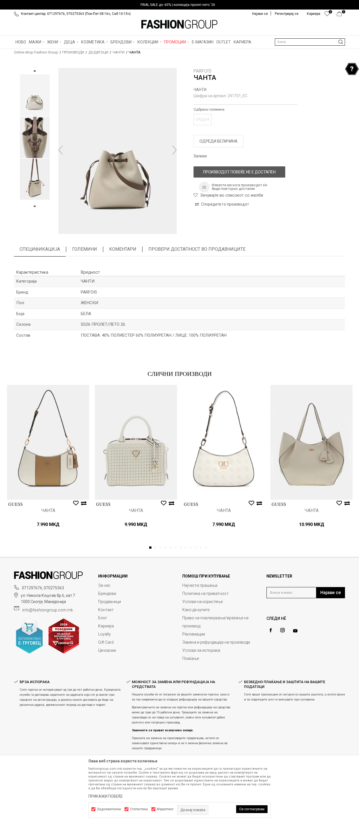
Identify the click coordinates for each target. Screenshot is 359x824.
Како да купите (196, 609)
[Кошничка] (341, 15)
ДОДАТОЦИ (98, 52)
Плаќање (190, 658)
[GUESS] (15, 504)
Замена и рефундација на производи (216, 642)
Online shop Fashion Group (36, 52)
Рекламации (193, 634)
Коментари (122, 249)
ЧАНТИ (118, 52)
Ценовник (107, 650)
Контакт (106, 609)
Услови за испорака (201, 650)
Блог (102, 618)
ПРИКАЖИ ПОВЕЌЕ (105, 796)
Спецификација (40, 249)
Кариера (106, 626)
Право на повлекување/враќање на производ (215, 622)
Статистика (139, 809)
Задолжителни (109, 809)
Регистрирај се (286, 14)
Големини (84, 249)
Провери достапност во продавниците (196, 249)
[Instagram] (282, 630)
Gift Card (106, 642)
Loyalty (104, 634)
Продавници (109, 601)
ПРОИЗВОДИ (73, 52)
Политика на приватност (205, 593)
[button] (310, 42)
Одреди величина (218, 141)
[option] (179, 5)
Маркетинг (165, 809)
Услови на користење (202, 601)
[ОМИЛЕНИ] (327, 15)
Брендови (107, 593)
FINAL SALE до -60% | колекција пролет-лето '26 (178, 5)
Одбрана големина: (209, 109)
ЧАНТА (48, 510)
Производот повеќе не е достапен (239, 172)
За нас (104, 585)
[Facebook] (271, 630)
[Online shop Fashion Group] (179, 24)
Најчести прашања (199, 585)
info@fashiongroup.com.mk (47, 610)
